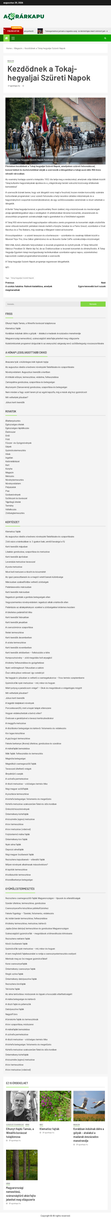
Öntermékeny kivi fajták (16, 839)
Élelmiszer (10, 432)
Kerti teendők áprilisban (16, 557)
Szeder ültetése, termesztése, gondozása (25, 903)
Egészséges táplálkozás (17, 428)
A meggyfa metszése (15, 723)
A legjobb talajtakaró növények (19, 703)
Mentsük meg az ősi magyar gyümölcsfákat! (26, 959)
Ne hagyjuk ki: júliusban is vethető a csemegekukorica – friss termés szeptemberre (44, 678)
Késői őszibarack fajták (16, 943)
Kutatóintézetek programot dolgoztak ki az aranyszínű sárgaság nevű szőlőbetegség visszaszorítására (54, 343)
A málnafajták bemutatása (17, 748)
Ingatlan (9, 457)
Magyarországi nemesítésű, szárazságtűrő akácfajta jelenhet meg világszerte (42, 338)
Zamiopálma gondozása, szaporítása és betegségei (30, 382)
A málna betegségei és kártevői (20, 999)
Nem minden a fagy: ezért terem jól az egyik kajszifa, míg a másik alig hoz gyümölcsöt (46, 392)
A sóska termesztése (15, 642)
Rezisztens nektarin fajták (17, 938)
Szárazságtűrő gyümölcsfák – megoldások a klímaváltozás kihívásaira (38, 933)
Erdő (7, 435)
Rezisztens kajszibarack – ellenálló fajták (25, 859)
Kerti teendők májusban (16, 546)
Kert (7, 465)
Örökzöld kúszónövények (17, 809)
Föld (7, 439)
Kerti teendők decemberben (18, 637)
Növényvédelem (13, 483)
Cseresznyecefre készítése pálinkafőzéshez (26, 908)
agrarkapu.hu (15, 86)
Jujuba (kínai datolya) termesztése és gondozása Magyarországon (37, 928)
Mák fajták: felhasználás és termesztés (24, 753)
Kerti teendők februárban (17, 617)
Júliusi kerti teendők (15, 402)
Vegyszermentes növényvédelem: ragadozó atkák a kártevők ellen (36, 602)
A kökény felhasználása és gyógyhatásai (24, 663)
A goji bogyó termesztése (17, 738)
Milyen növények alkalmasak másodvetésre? (26, 864)
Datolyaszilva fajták (14, 1009)
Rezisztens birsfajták (15, 984)
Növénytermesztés (14, 480)
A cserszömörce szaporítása (19, 627)
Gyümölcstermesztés (15, 450)
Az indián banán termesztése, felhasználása (26, 918)
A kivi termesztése (14, 824)
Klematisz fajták (13, 328)
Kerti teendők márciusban (17, 592)
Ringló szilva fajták (14, 974)
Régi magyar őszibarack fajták (19, 854)
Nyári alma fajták (13, 844)
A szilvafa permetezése (16, 779)
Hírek (7, 454)
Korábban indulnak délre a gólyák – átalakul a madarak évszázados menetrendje (43, 333)
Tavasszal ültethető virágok (18, 769)
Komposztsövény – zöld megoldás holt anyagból (28, 658)
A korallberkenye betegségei (19, 880)
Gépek (8, 446)
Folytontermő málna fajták (17, 834)
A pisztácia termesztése (17, 794)
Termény (9, 505)
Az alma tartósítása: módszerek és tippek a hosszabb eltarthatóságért (38, 994)
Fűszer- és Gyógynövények (18, 443)
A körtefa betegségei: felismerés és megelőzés (28, 799)
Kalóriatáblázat (12, 461)
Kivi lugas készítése (15, 733)
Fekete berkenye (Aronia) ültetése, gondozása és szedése (33, 743)
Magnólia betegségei (15, 758)
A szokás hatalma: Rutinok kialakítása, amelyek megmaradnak (28, 286)
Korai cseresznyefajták (16, 964)
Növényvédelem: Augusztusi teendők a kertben (27, 372)
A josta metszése (13, 567)
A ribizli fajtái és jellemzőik (18, 1004)
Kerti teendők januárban (16, 622)
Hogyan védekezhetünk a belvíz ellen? (23, 713)
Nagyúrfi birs (11, 1014)
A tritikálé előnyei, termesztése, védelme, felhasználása (31, 377)
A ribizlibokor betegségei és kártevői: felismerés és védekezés (35, 728)
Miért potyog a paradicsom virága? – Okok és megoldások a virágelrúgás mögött (43, 688)
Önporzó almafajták (14, 849)
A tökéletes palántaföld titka (18, 612)
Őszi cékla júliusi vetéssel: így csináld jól (24, 673)
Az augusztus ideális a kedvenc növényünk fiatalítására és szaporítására (39, 367)
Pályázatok (10, 487)
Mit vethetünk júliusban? (16, 397)
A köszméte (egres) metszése (20, 819)
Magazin (10, 61)
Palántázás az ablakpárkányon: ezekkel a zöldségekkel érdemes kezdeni (40, 607)
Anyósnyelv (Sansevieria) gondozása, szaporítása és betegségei (36, 387)
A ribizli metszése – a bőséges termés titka (26, 784)
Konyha (8, 468)
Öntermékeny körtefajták (17, 814)
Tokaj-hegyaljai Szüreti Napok (22, 278)
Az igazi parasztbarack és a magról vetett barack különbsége (34, 577)
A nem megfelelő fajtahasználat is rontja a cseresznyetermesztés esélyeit (40, 953)
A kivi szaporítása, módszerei (19, 1024)
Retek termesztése (14, 632)
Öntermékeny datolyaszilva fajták (21, 979)
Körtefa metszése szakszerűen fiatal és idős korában (31, 804)
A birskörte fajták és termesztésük (21, 1019)
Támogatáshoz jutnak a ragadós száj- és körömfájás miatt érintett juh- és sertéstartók (66, 31)
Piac (7, 491)
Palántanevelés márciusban (18, 587)
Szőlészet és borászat (16, 498)
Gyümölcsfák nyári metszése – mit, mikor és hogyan (30, 683)
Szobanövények (13, 494)
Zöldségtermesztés (15, 513)
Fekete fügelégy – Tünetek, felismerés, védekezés (29, 913)
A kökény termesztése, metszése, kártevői (25, 923)
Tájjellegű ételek (13, 502)
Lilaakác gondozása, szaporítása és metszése (27, 552)
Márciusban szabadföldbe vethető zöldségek (27, 582)
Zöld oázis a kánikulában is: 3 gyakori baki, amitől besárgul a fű (35, 541)
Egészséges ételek (14, 424)
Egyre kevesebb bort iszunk (92, 284)
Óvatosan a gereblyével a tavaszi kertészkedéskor (29, 718)
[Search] (105, 38)
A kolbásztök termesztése (18, 875)
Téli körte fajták (12, 989)
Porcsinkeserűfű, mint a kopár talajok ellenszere (28, 708)
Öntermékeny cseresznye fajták (20, 969)
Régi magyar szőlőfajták (16, 789)
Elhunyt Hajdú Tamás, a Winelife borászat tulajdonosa (30, 323)
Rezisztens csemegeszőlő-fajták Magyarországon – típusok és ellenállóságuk (42, 898)
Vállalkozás (10, 509)
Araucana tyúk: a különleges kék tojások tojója (26, 362)
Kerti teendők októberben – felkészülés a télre (27, 652)
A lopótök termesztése (16, 869)
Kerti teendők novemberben (18, 647)
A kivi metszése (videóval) (18, 829)
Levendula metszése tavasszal (20, 562)
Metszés (9, 476)
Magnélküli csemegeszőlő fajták (20, 764)
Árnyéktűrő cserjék (14, 774)
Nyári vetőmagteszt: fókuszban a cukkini (24, 668)
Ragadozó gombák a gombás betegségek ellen (27, 597)
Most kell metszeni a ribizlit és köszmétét (25, 572)
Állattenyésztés (12, 421)
